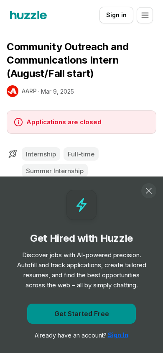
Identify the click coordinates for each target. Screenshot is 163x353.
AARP (29, 91)
